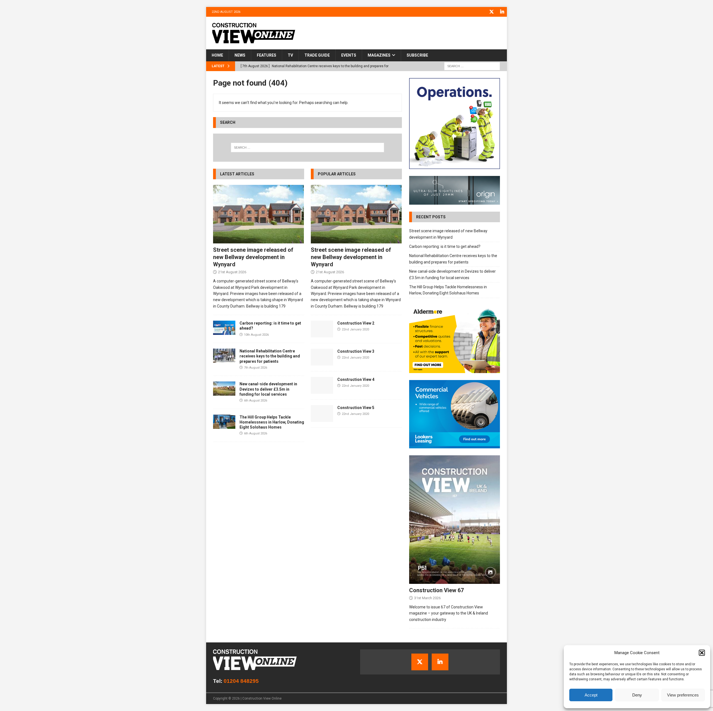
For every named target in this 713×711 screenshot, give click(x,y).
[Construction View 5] (322, 413)
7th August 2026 (255, 367)
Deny (637, 695)
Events (348, 55)
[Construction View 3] (322, 357)
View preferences (683, 695)
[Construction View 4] (322, 385)
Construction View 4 (355, 379)
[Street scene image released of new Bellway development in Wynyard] (258, 214)
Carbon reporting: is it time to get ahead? (444, 246)
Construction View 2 (355, 323)
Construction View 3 (355, 351)
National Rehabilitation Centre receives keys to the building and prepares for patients (270, 356)
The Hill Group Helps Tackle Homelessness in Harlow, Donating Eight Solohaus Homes (272, 422)
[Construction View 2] (322, 329)
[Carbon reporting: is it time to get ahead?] (224, 328)
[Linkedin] (502, 12)
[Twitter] (491, 12)
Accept (591, 695)
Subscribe (417, 55)
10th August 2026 (256, 335)
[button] (702, 653)
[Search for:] (472, 66)
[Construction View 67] (454, 519)
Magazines (379, 55)
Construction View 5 (355, 407)
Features (266, 55)
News (240, 55)
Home (217, 55)
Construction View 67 (436, 590)
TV (290, 55)
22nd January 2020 (355, 329)
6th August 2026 (255, 400)
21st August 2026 (232, 272)
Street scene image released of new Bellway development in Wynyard (253, 257)
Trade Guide (317, 55)
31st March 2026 (427, 598)
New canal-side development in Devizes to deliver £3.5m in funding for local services (268, 389)
